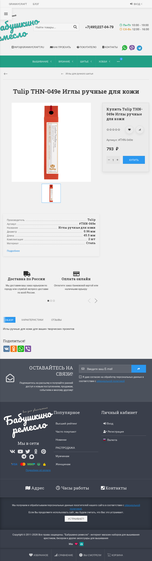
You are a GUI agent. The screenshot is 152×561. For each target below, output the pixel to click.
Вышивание (40, 61)
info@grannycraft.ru (29, 47)
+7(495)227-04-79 (99, 26)
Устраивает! (76, 518)
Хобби (103, 61)
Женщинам (63, 464)
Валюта (111, 440)
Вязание (64, 61)
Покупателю (87, 47)
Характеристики (32, 319)
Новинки (61, 439)
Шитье (84, 61)
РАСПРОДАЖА (65, 448)
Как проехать (62, 47)
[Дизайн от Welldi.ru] (82, 543)
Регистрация (115, 431)
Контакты (111, 47)
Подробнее (13, 250)
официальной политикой (111, 381)
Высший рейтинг (66, 423)
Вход (137, 4)
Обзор (9, 320)
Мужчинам (62, 456)
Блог (36, 4)
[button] (51, 207)
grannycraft (18, 4)
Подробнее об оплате (38, 470)
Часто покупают (66, 431)
